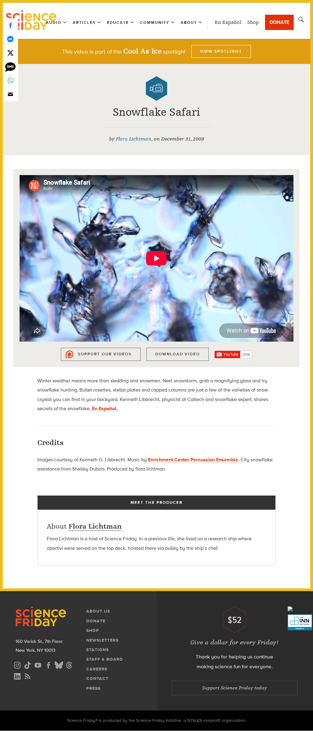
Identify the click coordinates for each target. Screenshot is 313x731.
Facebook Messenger (10, 39)
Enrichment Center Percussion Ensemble (193, 460)
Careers (96, 669)
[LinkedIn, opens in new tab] (17, 675)
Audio (53, 22)
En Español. (105, 408)
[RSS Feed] (27, 675)
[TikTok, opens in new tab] (27, 664)
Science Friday (31, 21)
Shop (253, 22)
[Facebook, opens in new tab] (48, 664)
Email (10, 94)
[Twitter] (10, 53)
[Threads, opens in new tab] (69, 664)
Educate (118, 22)
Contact (97, 678)
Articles (84, 22)
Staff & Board (104, 659)
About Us (98, 611)
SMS (10, 66)
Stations (97, 649)
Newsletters (102, 640)
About (189, 22)
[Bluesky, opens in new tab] (58, 664)
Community (154, 22)
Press (93, 688)
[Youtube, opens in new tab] (37, 664)
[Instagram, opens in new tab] (17, 664)
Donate (279, 22)
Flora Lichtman (134, 139)
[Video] (156, 88)
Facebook (10, 25)
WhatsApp (10, 80)
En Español (228, 22)
